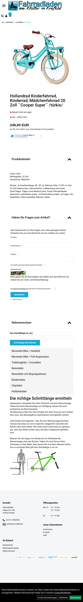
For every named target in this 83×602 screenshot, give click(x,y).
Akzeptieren (75, 597)
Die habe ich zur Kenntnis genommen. (30, 289)
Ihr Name (13, 237)
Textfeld (13, 254)
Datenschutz (8, 545)
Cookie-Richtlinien (62, 593)
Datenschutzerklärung (20, 289)
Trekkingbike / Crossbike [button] (26, 362)
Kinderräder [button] (18, 379)
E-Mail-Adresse (15, 246)
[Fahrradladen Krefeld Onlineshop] (35, 6)
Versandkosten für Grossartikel (41, 129)
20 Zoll (28, 22)
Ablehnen (63, 597)
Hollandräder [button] (19, 391)
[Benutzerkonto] (6, 16)
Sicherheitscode (15, 269)
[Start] (2, 22)
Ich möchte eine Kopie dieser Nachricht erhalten (26, 265)
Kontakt (46, 532)
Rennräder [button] (18, 368)
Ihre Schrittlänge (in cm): (21, 333)
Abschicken (19, 294)
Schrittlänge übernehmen (25, 343)
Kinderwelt (10, 22)
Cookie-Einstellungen (47, 597)
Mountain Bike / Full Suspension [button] (30, 356)
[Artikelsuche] (2, 16)
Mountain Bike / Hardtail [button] (26, 350)
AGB (45, 535)
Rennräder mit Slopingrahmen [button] (29, 373)
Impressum (48, 529)
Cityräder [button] (17, 385)
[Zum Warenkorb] (10, 16)
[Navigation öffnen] (4, 6)
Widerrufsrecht (9, 551)
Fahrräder (19, 22)
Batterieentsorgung (11, 548)
